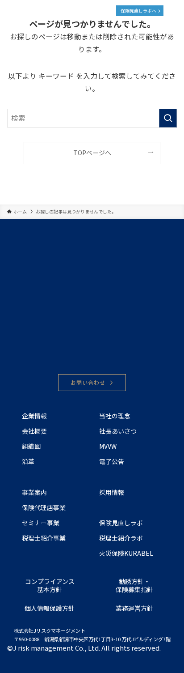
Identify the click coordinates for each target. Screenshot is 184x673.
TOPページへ (92, 152)
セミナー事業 (40, 523)
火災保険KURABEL (126, 553)
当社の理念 (114, 416)
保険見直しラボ (121, 523)
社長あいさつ (118, 431)
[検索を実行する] (168, 118)
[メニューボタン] (173, 10)
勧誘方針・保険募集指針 (134, 585)
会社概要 (34, 431)
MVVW (108, 446)
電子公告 (111, 461)
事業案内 (34, 492)
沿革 (28, 461)
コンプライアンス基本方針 (50, 585)
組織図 (31, 446)
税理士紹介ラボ (121, 538)
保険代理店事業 (44, 507)
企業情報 (34, 416)
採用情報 (111, 492)
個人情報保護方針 (50, 608)
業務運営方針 (134, 608)
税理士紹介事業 (44, 538)
